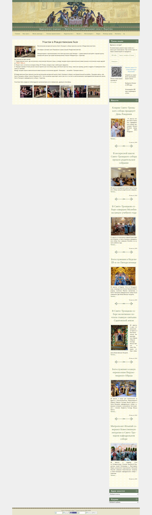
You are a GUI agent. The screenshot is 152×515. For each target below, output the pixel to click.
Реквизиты (114, 61)
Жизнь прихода (38, 33)
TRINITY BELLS (20, 63)
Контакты (118, 33)
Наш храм (26, 33)
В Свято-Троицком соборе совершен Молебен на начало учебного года (123, 209)
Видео (98, 33)
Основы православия (53, 33)
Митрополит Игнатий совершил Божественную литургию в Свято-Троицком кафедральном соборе (124, 432)
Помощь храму (107, 33)
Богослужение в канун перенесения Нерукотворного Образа (123, 372)
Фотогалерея (88, 33)
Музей (79, 33)
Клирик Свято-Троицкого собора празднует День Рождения (123, 110)
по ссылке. (113, 82)
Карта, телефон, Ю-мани (126, 55)
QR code (114, 55)
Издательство (68, 33)
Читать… (113, 139)
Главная (17, 33)
